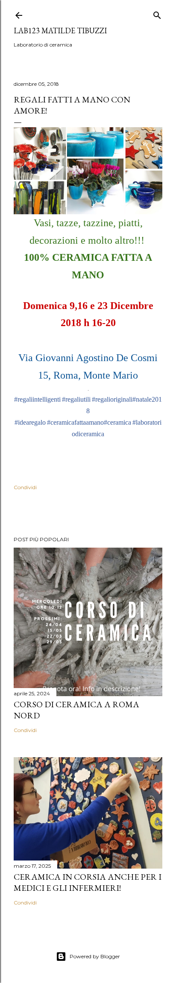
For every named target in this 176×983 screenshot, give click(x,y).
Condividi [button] (25, 487)
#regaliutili (76, 399)
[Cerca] (157, 13)
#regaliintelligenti (37, 399)
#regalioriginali (112, 399)
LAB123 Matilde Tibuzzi (60, 30)
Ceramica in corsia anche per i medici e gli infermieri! (87, 882)
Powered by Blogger (95, 956)
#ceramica (117, 422)
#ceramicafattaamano (75, 422)
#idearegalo (30, 422)
